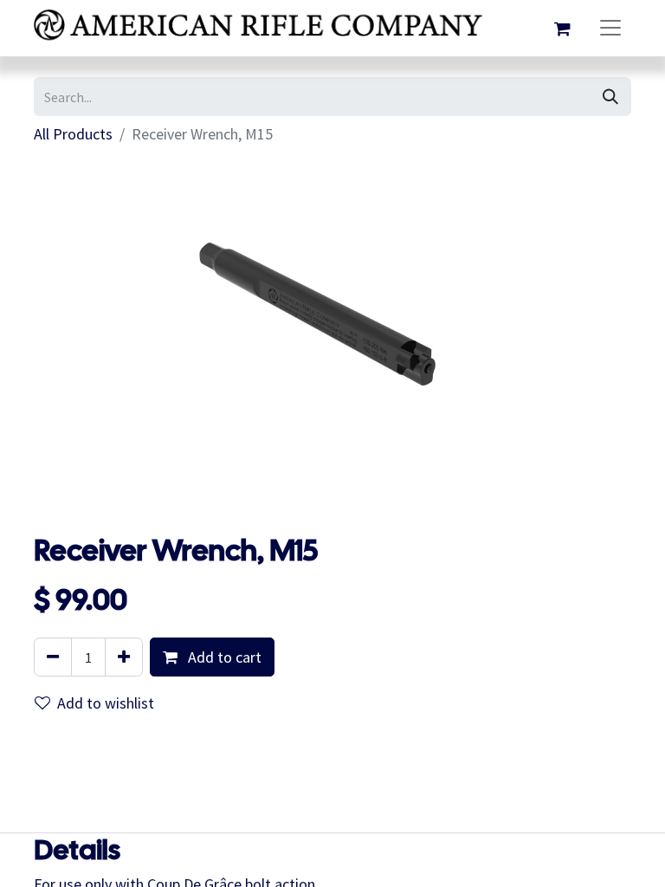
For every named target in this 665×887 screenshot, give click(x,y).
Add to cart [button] (222, 657)
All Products (73, 134)
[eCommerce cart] (562, 28)
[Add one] (124, 657)
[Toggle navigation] (610, 28)
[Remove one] (53, 657)
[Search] (610, 96)
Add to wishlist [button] (105, 703)
